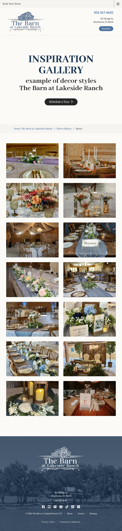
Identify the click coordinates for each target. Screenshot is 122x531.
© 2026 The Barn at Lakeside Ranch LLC (43, 513)
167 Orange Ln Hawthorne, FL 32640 (61, 494)
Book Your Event (12, 3)
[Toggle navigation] (118, 3)
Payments (106, 28)
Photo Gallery (64, 128)
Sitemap (93, 513)
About (33, 128)
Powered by (70, 521)
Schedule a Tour (59, 102)
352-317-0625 (103, 12)
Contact (81, 513)
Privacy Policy (48, 521)
